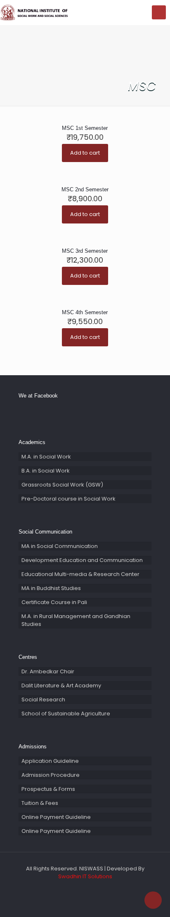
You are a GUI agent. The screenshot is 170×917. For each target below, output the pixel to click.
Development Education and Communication (82, 560)
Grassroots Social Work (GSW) (62, 485)
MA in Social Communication (59, 546)
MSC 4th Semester (85, 312)
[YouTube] (90, 888)
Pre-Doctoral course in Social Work (68, 499)
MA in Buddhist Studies (51, 588)
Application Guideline (50, 761)
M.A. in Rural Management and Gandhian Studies (75, 620)
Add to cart (85, 153)
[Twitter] (79, 888)
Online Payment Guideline (56, 817)
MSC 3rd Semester (85, 251)
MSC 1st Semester (85, 128)
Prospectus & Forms (48, 789)
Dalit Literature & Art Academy (61, 685)
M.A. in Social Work (46, 457)
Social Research (43, 699)
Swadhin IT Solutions (85, 876)
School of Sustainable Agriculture (65, 713)
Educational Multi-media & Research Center (80, 574)
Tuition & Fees (39, 803)
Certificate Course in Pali (54, 602)
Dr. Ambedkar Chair (47, 671)
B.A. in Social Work (45, 471)
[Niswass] (35, 12)
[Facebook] (68, 888)
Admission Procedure (50, 775)
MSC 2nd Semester (85, 189)
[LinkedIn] (101, 888)
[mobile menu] (159, 12)
